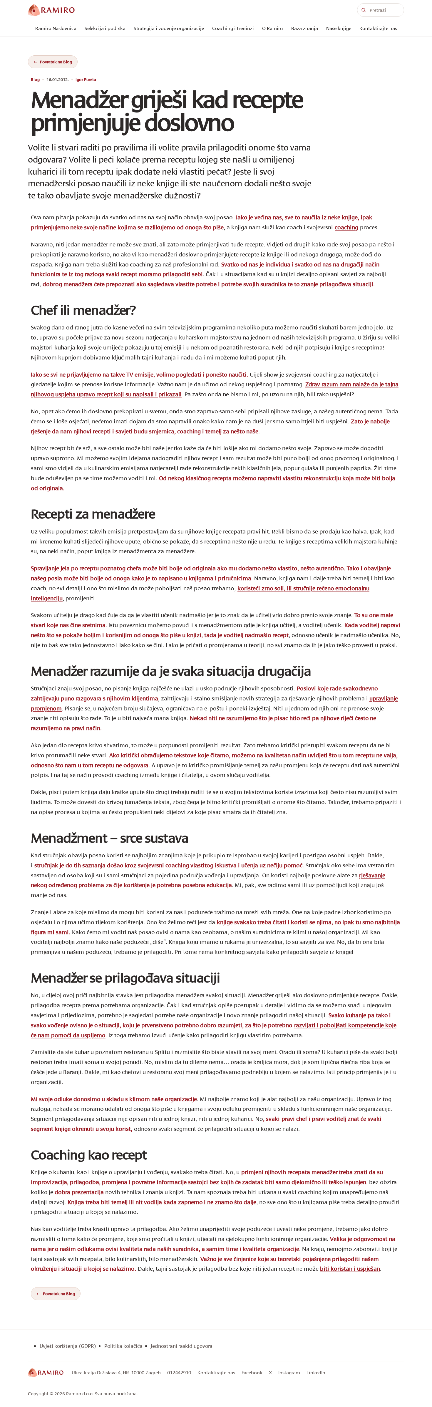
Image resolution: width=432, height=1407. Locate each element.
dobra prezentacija (79, 1192)
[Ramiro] (45, 1372)
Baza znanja (304, 28)
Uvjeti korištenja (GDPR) (68, 1346)
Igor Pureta (86, 79)
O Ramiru (272, 28)
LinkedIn (316, 1372)
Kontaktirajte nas (378, 28)
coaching (346, 227)
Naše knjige (338, 28)
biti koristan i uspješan (350, 1268)
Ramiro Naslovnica (55, 28)
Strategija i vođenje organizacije (169, 28)
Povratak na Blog (56, 62)
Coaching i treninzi (233, 28)
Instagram (289, 1372)
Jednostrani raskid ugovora (181, 1346)
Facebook (252, 1372)
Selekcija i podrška (105, 28)
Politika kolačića (123, 1346)
